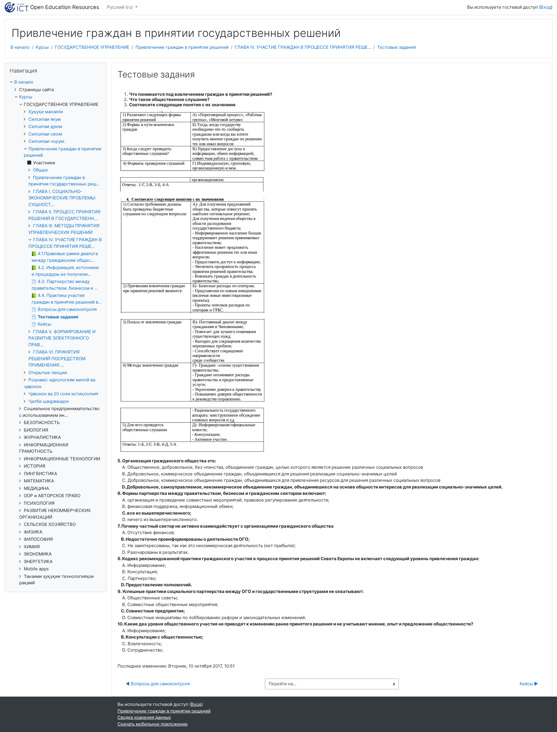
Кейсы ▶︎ (529, 683)
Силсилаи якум (44, 119)
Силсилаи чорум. (46, 141)
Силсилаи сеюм (45, 134)
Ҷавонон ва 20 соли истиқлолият (63, 393)
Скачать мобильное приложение (152, 724)
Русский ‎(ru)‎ (120, 7)
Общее (40, 170)
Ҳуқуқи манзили (45, 111)
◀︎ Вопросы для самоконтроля (158, 683)
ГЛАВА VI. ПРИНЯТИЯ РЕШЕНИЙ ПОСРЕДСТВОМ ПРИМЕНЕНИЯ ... (57, 358)
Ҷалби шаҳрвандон (48, 401)
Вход (545, 7)
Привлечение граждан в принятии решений (182, 47)
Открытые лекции (47, 372)
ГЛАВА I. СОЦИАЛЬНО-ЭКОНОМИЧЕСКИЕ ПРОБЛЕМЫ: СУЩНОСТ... (62, 198)
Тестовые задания (396, 47)
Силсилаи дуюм (45, 126)
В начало (20, 47)
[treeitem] (56, 82)
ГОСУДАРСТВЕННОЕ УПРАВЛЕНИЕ (92, 47)
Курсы (42, 47)
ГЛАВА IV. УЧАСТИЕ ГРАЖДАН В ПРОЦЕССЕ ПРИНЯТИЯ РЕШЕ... (303, 47)
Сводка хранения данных (144, 717)
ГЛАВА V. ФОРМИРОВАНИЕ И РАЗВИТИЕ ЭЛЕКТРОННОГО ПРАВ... (61, 338)
